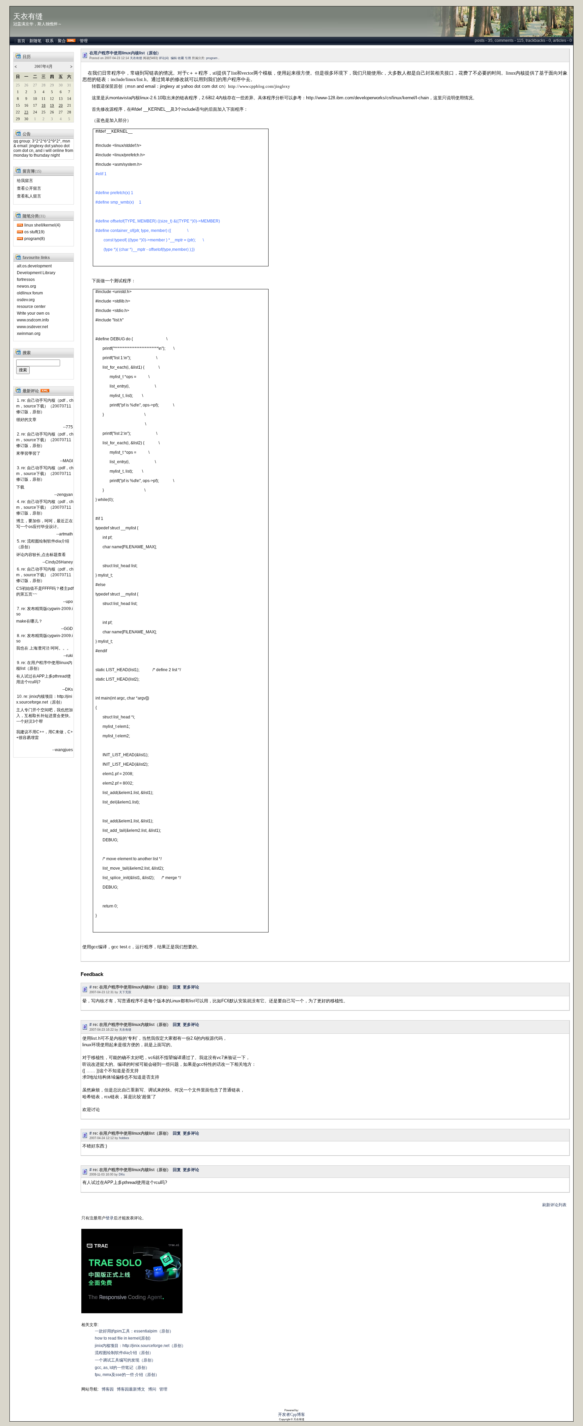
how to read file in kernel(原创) (122, 1338)
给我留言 (25, 180)
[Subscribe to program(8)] (20, 239)
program (212, 58)
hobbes (124, 1138)
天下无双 (125, 992)
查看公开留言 (29, 188)
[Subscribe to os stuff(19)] (20, 232)
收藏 (181, 58)
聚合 (62, 40)
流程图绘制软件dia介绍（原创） (124, 1352)
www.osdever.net (32, 326)
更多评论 (191, 987)
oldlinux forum (30, 293)
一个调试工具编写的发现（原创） (125, 1360)
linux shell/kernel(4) (42, 225)
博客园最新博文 (131, 1389)
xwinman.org (28, 333)
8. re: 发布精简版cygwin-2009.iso (44, 638)
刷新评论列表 (554, 1205)
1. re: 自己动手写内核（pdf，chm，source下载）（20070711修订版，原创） (45, 406)
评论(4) (164, 58)
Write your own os (33, 313)
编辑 (174, 58)
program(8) (34, 238)
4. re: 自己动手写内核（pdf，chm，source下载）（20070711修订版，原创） (45, 507)
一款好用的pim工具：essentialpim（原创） (134, 1331)
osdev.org (26, 299)
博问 (152, 1389)
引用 (188, 58)
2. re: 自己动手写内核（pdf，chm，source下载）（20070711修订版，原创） (45, 440)
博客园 (108, 1389)
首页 (21, 40)
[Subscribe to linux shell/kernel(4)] (20, 225)
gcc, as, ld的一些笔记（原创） (122, 1367)
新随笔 (35, 40)
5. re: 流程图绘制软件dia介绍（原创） (42, 544)
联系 (50, 40)
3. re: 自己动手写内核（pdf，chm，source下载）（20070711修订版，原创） (45, 474)
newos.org (26, 286)
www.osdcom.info (33, 320)
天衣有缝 (28, 16)
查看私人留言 (29, 196)
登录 (110, 1218)
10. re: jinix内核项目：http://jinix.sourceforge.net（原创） (44, 699)
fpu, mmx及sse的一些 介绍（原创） (127, 1374)
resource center (31, 306)
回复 (177, 987)
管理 (84, 40)
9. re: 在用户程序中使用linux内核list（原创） (44, 665)
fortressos (26, 279)
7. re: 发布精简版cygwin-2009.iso (44, 611)
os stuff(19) (34, 232)
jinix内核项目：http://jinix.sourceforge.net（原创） (140, 1345)
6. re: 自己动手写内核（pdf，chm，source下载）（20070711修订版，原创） (45, 575)
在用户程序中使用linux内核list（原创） (125, 53)
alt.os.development (34, 266)
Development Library (36, 272)
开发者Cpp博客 (291, 1414)
